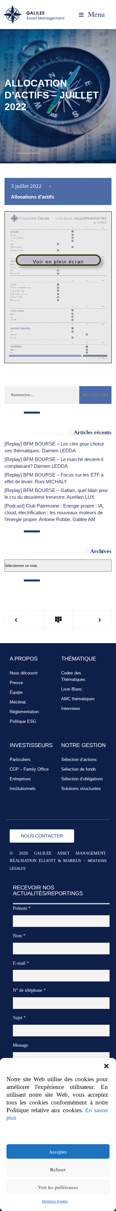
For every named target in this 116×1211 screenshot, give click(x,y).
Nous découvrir (24, 673)
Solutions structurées (81, 788)
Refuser (58, 1169)
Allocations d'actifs (32, 197)
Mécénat (18, 702)
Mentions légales (55, 1201)
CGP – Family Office (29, 769)
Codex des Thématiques (73, 676)
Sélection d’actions (79, 759)
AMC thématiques (78, 698)
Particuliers (20, 759)
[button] (106, 1066)
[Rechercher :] (42, 394)
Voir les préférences (58, 1187)
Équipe (16, 692)
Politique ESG (23, 721)
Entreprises (20, 778)
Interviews (70, 708)
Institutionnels (23, 788)
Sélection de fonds (78, 769)
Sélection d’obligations (82, 778)
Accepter (58, 1151)
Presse (16, 682)
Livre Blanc (71, 689)
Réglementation (24, 711)
